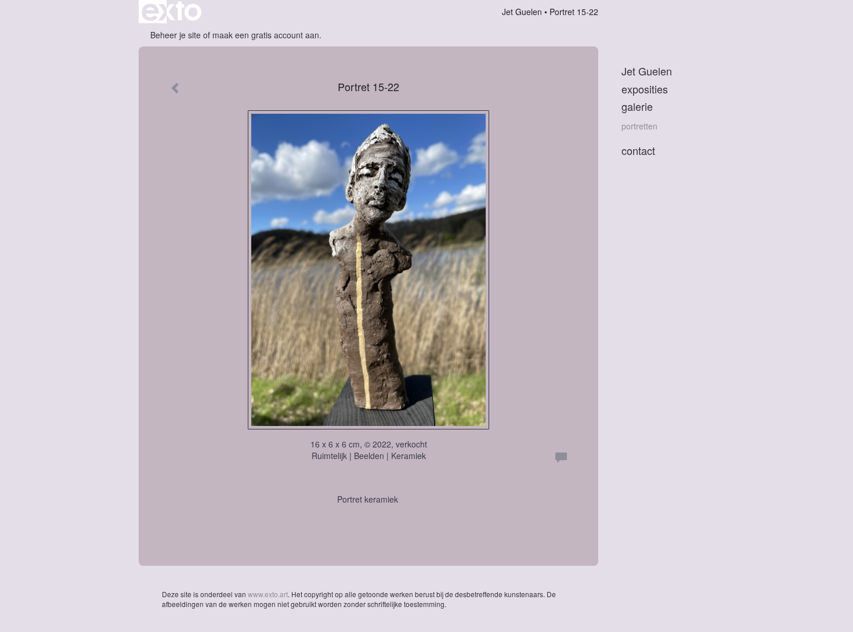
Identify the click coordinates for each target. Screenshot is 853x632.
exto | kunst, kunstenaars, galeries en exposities (171, 11)
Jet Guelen (522, 11)
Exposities (644, 89)
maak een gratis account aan (265, 35)
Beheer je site (175, 35)
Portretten (639, 126)
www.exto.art (268, 594)
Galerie (637, 106)
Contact (638, 150)
